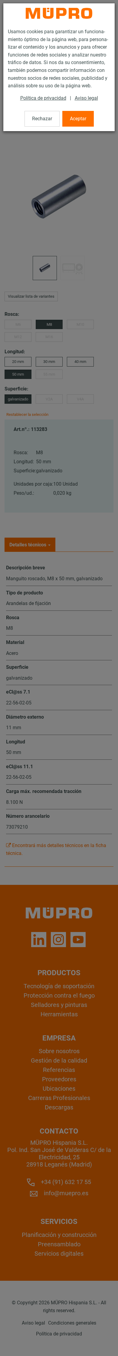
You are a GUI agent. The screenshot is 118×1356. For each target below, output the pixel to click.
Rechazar (42, 118)
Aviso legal (86, 98)
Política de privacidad (43, 98)
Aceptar (78, 118)
